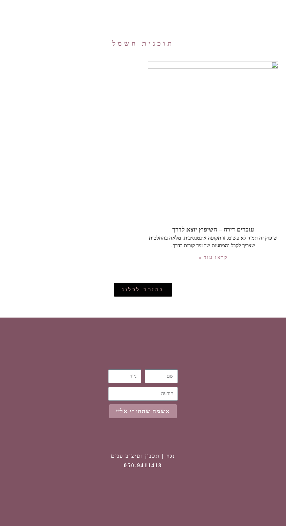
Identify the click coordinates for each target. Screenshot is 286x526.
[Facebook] (143, 493)
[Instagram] (162, 493)
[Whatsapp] (124, 493)
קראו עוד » (213, 257)
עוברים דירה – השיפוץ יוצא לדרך (213, 229)
